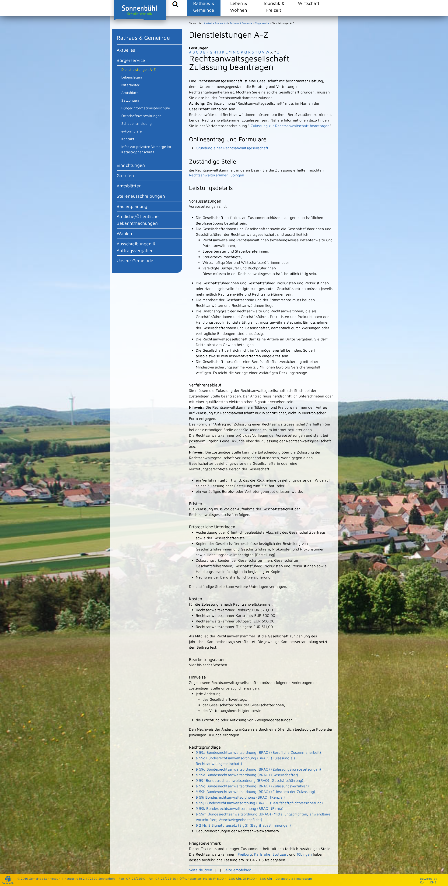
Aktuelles (126, 50)
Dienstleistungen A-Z (138, 69)
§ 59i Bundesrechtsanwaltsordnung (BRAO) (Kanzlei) (240, 797)
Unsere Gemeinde (135, 260)
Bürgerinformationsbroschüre (145, 108)
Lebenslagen (131, 77)
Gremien (125, 175)
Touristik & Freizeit (273, 6)
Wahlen (124, 233)
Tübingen (304, 854)
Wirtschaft (308, 3)
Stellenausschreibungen (141, 196)
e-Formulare (131, 131)
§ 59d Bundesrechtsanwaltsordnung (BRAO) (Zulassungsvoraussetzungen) (258, 769)
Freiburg (245, 854)
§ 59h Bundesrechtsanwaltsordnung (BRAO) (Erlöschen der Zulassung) (255, 792)
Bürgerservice (131, 60)
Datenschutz (284, 878)
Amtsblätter (129, 185)
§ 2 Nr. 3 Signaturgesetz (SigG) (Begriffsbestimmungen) (243, 825)
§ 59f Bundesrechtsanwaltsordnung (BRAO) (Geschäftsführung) (249, 780)
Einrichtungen (131, 165)
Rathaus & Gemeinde (203, 6)
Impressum (304, 878)
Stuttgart (280, 854)
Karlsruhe (262, 854)
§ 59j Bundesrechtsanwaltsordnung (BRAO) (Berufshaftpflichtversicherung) (259, 803)
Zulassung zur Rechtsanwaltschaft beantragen (290, 126)
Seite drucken (200, 870)
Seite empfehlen (237, 870)
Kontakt (127, 139)
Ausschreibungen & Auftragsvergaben (136, 247)
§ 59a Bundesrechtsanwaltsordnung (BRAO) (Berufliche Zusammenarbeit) (258, 752)
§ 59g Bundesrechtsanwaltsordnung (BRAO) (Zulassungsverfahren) (252, 786)
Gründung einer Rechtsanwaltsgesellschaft (232, 148)
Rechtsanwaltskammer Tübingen (216, 175)
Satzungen (130, 100)
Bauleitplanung (132, 206)
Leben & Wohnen (238, 6)
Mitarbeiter (130, 85)
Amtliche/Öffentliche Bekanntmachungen (138, 220)
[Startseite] (8, 883)
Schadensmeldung (136, 123)
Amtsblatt (129, 92)
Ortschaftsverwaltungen (141, 116)
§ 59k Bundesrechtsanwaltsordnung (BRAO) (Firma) (240, 808)
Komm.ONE (428, 882)
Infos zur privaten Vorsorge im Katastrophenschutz (146, 149)
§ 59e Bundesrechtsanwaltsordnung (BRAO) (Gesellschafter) (247, 775)
